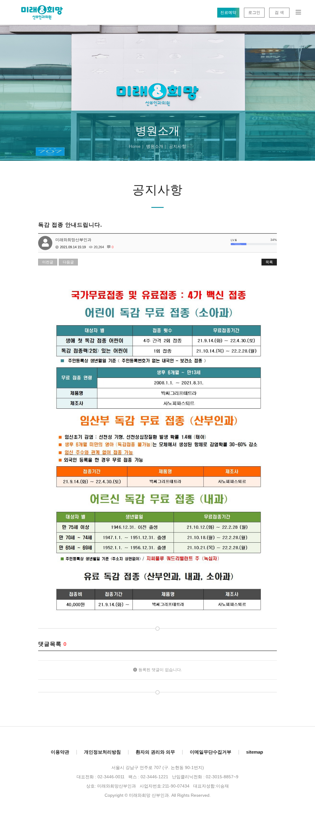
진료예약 (228, 12)
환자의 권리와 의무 (155, 752)
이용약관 (60, 752)
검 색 (279, 12)
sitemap (254, 752)
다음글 (68, 262)
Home (135, 146)
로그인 (254, 12)
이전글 (47, 262)
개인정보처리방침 (102, 752)
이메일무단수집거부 (210, 752)
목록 (269, 262)
